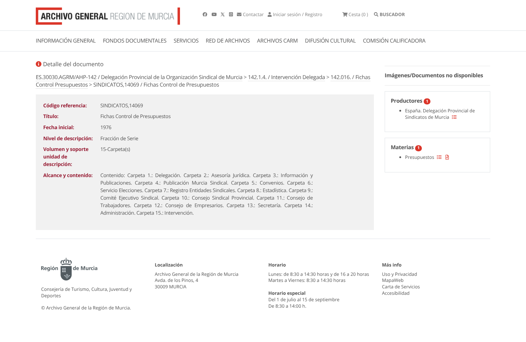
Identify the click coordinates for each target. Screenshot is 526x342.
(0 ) (358, 14)
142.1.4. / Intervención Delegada (286, 77)
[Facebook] (205, 14)
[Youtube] (214, 14)
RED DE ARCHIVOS (228, 40)
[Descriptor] (447, 157)
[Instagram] (231, 14)
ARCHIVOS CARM (277, 40)
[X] (223, 14)
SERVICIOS (186, 40)
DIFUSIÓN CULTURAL (330, 40)
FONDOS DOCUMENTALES (134, 40)
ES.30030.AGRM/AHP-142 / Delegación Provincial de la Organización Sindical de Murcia (139, 77)
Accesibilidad (396, 293)
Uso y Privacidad (399, 274)
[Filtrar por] (454, 117)
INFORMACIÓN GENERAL (66, 40)
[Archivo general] (108, 14)
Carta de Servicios (401, 286)
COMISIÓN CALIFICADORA (394, 40)
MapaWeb (393, 280)
